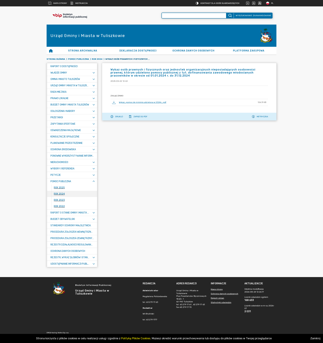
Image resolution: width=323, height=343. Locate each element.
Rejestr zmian (217, 298)
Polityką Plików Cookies (135, 338)
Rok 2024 (97, 59)
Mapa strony (60, 3)
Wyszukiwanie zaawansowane (253, 15)
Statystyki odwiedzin (221, 302)
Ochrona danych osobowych (224, 294)
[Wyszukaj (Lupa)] (230, 15)
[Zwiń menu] (93, 181)
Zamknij (315, 338)
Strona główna (56, 59)
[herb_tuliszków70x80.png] (266, 36)
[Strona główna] (51, 51)
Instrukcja (81, 3)
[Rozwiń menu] (93, 72)
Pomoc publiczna (78, 59)
